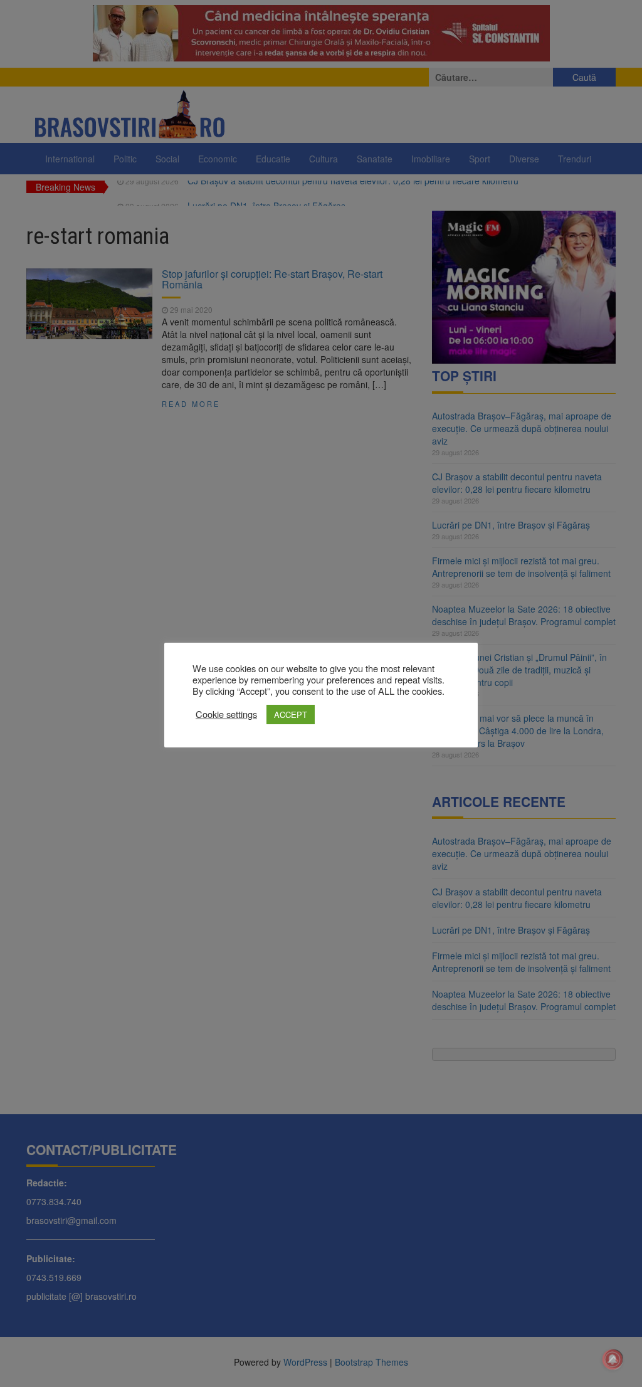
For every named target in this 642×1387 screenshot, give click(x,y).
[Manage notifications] (613, 1359)
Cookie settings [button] (226, 714)
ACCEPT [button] (290, 714)
